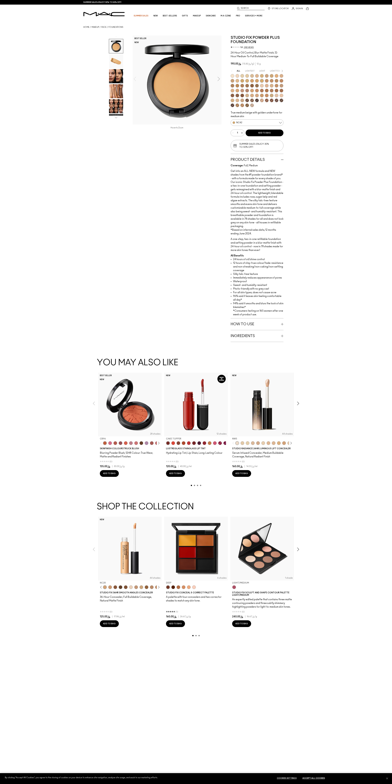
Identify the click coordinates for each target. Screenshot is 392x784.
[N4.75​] (232, 100)
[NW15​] (276, 86)
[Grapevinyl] (199, 443)
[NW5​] (262, 86)
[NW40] (147, 587)
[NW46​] (276, 90)
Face (103, 27)
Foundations (116, 27)
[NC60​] (247, 100)
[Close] (387, 778)
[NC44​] (271, 81)
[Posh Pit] (178, 443)
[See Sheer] (189, 443)
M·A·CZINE (226, 16)
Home (86, 27)
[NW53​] (267, 100)
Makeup (95, 27)
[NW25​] (242, 90)
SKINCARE (211, 16)
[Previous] (101, 443)
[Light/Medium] (234, 587)
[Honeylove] (131, 443)
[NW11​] (258, 443)
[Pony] (110, 443)
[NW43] (115, 587)
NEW (155, 16)
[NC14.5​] (274, 443)
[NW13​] (271, 86)
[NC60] (121, 587)
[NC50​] (247, 86)
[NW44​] (267, 90)
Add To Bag (264, 133)
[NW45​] (271, 90)
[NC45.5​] (232, 86)
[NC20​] (271, 76)
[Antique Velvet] (141, 443)
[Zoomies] (220, 443)
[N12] (131, 587)
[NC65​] (257, 100)
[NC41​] (257, 81)
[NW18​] (281, 86)
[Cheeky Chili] (115, 443)
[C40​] (271, 95)
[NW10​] (267, 86)
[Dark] (178, 587)
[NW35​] (252, 90)
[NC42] (262, 81)
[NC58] (126, 587)
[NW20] (136, 587)
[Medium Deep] (184, 587)
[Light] (194, 587)
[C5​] (262, 95)
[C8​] (237, 105)
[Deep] (168, 587)
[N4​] (276, 95)
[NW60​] (281, 100)
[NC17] (262, 76)
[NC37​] (242, 81)
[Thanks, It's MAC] (152, 443)
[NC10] (237, 76)
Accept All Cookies (313, 778)
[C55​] (247, 105)
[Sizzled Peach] (184, 443)
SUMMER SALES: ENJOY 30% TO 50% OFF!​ (102, 2)
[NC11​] (248, 443)
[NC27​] (281, 76)
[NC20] (105, 587)
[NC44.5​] (276, 81)
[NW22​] (237, 90)
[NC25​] (276, 76)
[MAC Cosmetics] (104, 14)
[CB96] (105, 443)
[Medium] (189, 587)
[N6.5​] (242, 100)
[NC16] (257, 76)
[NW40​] (257, 90)
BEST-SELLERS (170, 16)
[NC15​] (279, 443)
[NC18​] (267, 76)
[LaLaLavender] (147, 443)
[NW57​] (271, 100)
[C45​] (242, 105)
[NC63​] (252, 100)
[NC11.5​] (263, 443)
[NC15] (252, 76)
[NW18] (110, 587)
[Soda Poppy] (225, 443)
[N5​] (237, 100)
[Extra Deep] (173, 587)
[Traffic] (173, 443)
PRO (238, 16)
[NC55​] (252, 86)
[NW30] (152, 587)
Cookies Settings (287, 778)
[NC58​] (257, 86)
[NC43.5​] (267, 81)
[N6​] (252, 105)
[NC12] (242, 76)
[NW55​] (242, 95)
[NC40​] (252, 81)
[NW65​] (232, 105)
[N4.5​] (281, 95)
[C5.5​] (267, 95)
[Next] (158, 443)
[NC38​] (247, 81)
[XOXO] (204, 443)
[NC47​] (242, 86)
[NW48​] (232, 95)
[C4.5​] (257, 95)
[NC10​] (242, 443)
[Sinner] (121, 443)
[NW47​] (281, 90)
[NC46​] (237, 86)
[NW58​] (276, 100)
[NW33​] (247, 90)
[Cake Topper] (168, 443)
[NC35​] (237, 81)
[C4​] (252, 95)
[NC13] (247, 76)
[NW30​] (262, 100)
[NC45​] (281, 81)
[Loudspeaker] (126, 443)
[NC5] (232, 76)
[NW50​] (237, 95)
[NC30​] (232, 81)
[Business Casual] (194, 443)
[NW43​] (262, 90)
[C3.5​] (247, 95)
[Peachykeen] (136, 443)
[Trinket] (210, 443)
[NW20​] (232, 90)
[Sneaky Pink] (215, 443)
